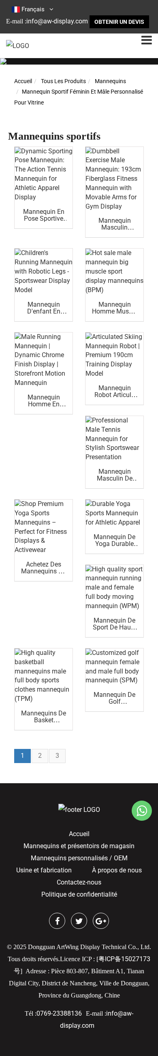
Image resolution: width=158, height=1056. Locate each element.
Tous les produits (63, 81)
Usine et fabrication (44, 870)
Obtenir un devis (119, 22)
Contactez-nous (79, 882)
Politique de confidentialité (79, 894)
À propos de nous (117, 870)
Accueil (23, 81)
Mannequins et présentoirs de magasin (79, 846)
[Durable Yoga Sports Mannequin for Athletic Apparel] (114, 513)
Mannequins (110, 81)
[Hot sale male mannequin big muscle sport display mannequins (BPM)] (114, 272)
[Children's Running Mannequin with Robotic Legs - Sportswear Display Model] (44, 272)
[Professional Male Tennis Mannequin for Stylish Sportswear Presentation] (114, 439)
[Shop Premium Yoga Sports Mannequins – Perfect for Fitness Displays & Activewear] (44, 527)
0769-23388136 (59, 1013)
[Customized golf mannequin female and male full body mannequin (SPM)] (114, 666)
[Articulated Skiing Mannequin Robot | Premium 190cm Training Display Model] (114, 355)
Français (33, 9)
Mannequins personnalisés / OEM (79, 858)
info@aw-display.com (57, 21)
